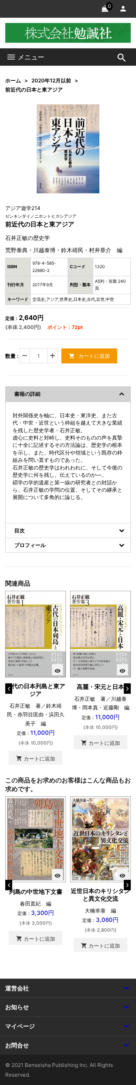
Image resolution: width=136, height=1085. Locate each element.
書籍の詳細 (27, 394)
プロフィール (30, 545)
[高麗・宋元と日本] (100, 633)
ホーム (13, 80)
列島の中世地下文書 (35, 891)
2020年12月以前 (51, 80)
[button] (83, 120)
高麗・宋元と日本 (100, 686)
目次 (19, 530)
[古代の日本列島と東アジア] (35, 633)
